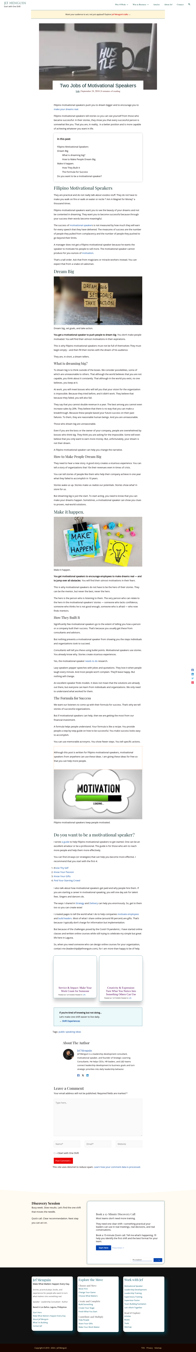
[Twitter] (192, 678)
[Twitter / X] (83, 1075)
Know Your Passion (64, 872)
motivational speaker (81, 225)
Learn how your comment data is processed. (117, 1167)
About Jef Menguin (40, 1319)
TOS (143, 1348)
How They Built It (71, 167)
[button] (189, 4)
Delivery (93, 903)
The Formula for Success (75, 171)
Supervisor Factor (132, 1300)
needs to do (91, 661)
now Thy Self (61, 867)
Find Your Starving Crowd (67, 880)
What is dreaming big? (73, 155)
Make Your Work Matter (89, 1327)
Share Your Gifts (85, 1323)
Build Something (85, 1304)
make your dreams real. (66, 109)
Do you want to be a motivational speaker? (79, 176)
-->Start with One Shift (67, 1153)
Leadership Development (135, 1289)
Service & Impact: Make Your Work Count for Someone (75, 989)
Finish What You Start (87, 1311)
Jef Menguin (15, 3)
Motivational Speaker (133, 1286)
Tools (126, 1323)
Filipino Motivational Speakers (72, 146)
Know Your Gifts (62, 876)
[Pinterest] (192, 682)
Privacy (150, 1348)
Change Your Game (87, 1292)
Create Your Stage (86, 1308)
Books (127, 1319)
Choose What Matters (88, 1296)
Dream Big (62, 150)
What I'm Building (40, 1322)
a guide (66, 841)
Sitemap (128, 1327)
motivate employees (128, 914)
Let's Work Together (133, 1307)
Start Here (37, 1312)
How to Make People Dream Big (79, 159)
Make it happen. (65, 163)
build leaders (65, 918)
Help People (83, 1320)
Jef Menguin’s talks (119, 14)
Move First (83, 1288)
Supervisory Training (133, 1296)
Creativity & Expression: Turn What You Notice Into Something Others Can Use (121, 991)
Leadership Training (133, 1293)
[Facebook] (192, 669)
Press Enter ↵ (118, 1248)
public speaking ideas (70, 1031)
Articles (127, 1316)
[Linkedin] (192, 673)
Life (78, 91)
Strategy (80, 903)
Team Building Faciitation (135, 1304)
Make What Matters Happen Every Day (49, 1316)
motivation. (88, 253)
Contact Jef (37, 1326)
